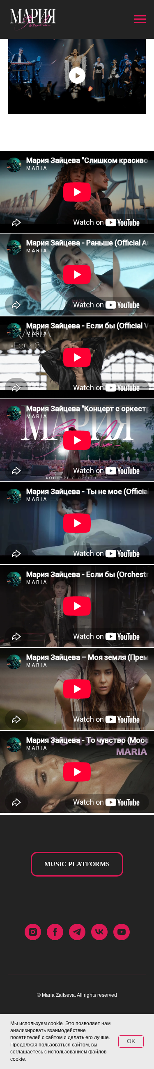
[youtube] (121, 932)
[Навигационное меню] (140, 19)
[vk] (99, 932)
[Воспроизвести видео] (77, 75)
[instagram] (33, 932)
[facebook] (55, 932)
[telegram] (77, 932)
